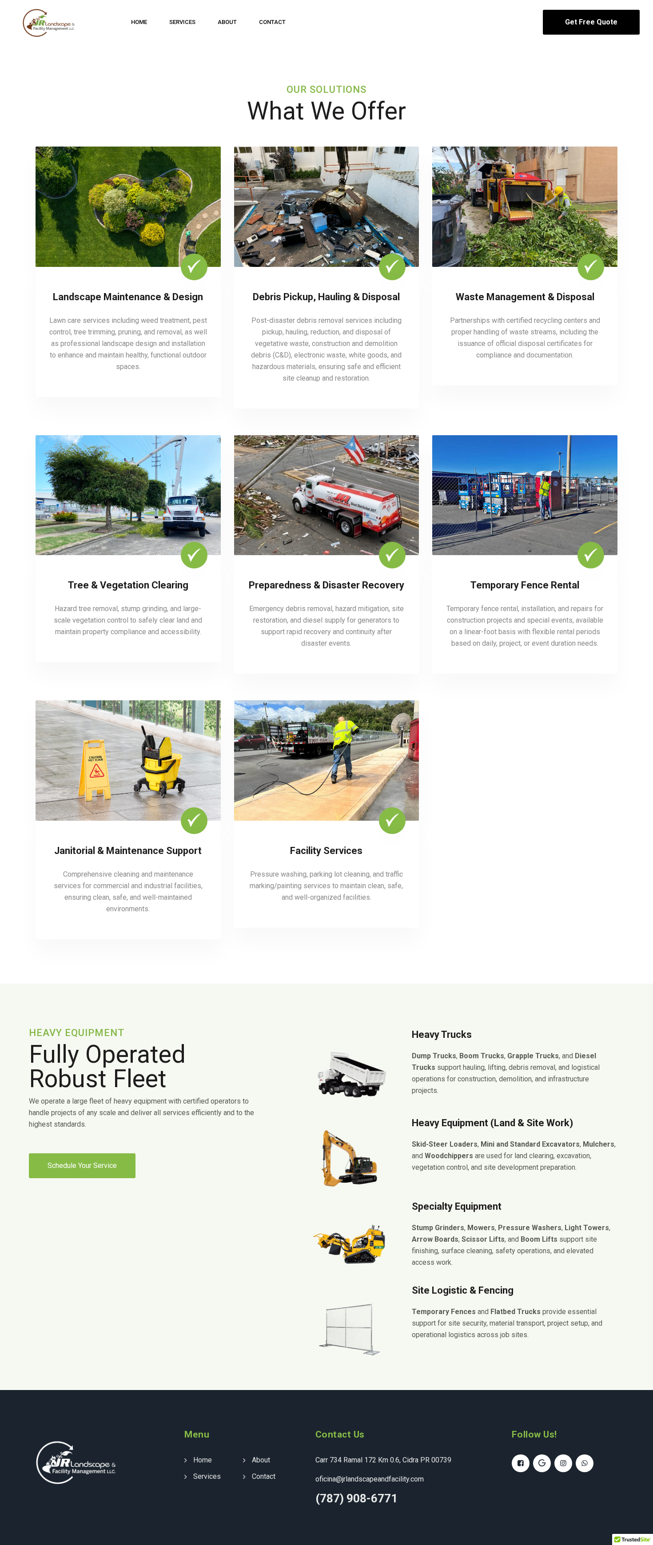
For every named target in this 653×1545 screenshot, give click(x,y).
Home (139, 22)
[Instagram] (563, 1463)
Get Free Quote (591, 22)
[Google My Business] (542, 1463)
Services (182, 22)
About (227, 22)
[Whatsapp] (584, 1463)
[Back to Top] (634, 1531)
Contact (272, 22)
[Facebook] (521, 1463)
